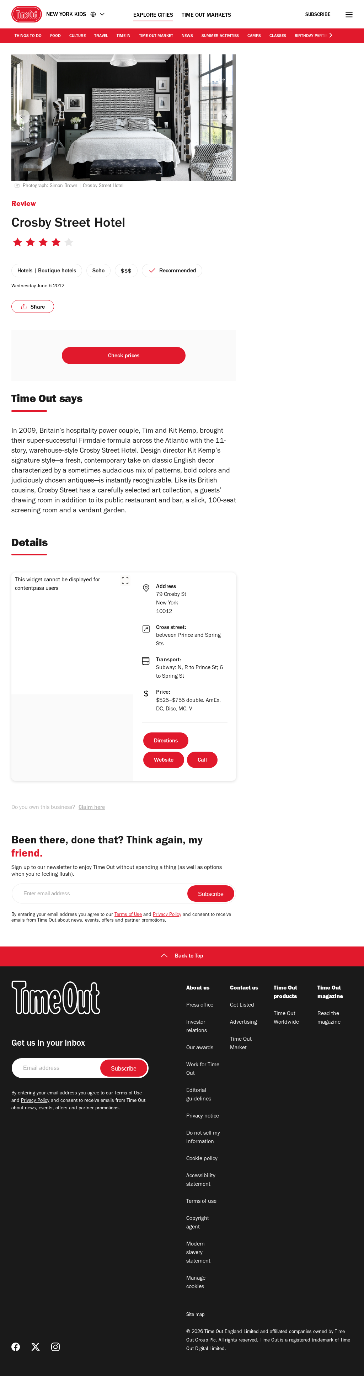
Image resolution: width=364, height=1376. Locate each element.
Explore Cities (153, 15)
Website (163, 760)
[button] (125, 580)
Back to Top (189, 956)
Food (55, 36)
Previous (23, 117)
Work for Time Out (202, 1069)
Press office (199, 1005)
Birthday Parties (312, 36)
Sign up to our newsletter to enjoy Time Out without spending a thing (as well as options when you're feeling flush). (116, 871)
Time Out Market (156, 36)
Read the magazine (329, 1018)
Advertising (243, 1022)
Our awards (199, 1048)
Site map (195, 1315)
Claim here (92, 808)
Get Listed (242, 1005)
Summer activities (220, 36)
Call (202, 760)
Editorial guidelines (198, 1095)
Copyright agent (197, 1223)
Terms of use (201, 1202)
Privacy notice (202, 1116)
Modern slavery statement (198, 1253)
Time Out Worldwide (286, 1018)
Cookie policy (202, 1159)
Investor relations (196, 1027)
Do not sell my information (203, 1138)
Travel (101, 36)
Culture (77, 36)
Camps (254, 36)
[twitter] (35, 1347)
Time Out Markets (206, 15)
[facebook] (15, 1347)
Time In (123, 36)
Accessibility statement (200, 1180)
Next (225, 117)
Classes (277, 36)
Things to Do (28, 36)
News (187, 36)
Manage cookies (195, 1283)
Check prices (123, 356)
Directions (166, 741)
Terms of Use (128, 915)
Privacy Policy (167, 915)
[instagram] (55, 1347)
